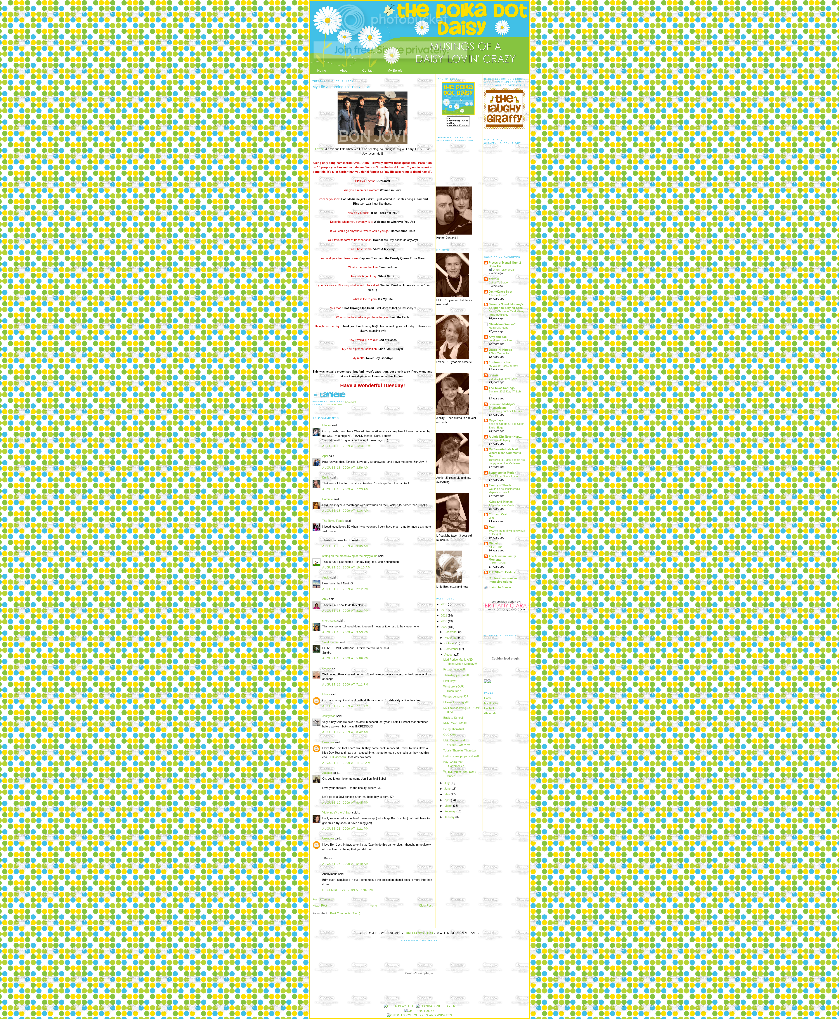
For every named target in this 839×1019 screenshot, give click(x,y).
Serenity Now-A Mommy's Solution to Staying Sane (506, 306)
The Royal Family (333, 520)
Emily (325, 477)
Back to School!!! (454, 717)
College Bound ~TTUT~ (503, 378)
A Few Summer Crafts (501, 505)
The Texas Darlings (502, 388)
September (451, 649)
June (447, 788)
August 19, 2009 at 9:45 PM (345, 802)
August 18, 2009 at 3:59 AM (345, 467)
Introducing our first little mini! (506, 411)
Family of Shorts (500, 485)
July (447, 783)
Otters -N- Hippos (500, 349)
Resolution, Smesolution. (503, 476)
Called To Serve (498, 282)
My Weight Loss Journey (503, 366)
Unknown (328, 742)
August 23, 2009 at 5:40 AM (345, 863)
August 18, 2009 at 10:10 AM (346, 567)
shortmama (329, 620)
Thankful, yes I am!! (456, 675)
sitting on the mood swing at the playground (349, 556)
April (325, 456)
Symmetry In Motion (502, 472)
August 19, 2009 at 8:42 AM (345, 732)
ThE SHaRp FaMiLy (502, 572)
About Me (490, 713)
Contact (367, 70)
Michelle (494, 543)
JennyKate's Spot (500, 291)
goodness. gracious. (501, 340)
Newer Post (319, 905)
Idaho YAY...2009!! (455, 723)
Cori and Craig (498, 514)
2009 (444, 627)
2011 (444, 615)
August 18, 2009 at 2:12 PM (345, 589)
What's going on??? (455, 696)
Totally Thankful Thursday (459, 750)
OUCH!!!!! (449, 734)
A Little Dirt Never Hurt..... (506, 436)
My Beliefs (394, 70)
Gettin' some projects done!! (461, 756)
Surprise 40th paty (499, 440)
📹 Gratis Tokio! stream (502, 269)
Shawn (493, 375)
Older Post (426, 905)
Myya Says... (497, 420)
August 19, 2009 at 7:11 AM (345, 706)
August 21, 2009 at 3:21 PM (345, 828)
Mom (492, 527)
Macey (326, 425)
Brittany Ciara (419, 933)
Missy (326, 694)
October (449, 643)
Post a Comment (323, 899)
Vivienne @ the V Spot (336, 812)
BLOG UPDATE (498, 563)
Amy (325, 599)
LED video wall (337, 757)
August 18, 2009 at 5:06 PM (345, 658)
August (449, 654)
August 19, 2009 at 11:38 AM (346, 763)
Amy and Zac (497, 337)
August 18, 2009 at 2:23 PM (345, 610)
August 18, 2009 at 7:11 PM (345, 684)
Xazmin (320, 149)
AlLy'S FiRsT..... (498, 547)
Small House (330, 642)
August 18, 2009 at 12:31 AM (346, 446)
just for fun (333, 404)
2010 (444, 621)
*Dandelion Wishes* (502, 324)
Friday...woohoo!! (454, 669)
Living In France (500, 587)
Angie (325, 577)
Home (321, 70)
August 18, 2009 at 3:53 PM (345, 632)
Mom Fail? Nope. (499, 327)
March (448, 805)
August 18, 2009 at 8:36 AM (345, 510)
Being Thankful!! (453, 729)
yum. (491, 518)
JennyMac (328, 716)
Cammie (327, 499)
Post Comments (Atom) (345, 913)
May (447, 794)
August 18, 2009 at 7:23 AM (345, 489)
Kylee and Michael (501, 501)
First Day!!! (450, 680)
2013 (444, 604)
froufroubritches (500, 362)
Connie (326, 668)
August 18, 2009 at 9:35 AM (345, 546)
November (451, 637)
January (449, 817)
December (451, 632)
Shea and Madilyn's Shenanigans (502, 405)
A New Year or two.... (501, 353)
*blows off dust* (498, 295)
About (344, 70)
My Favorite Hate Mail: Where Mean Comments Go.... (505, 453)
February (450, 811)
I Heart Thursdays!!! (456, 702)
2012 (444, 609)
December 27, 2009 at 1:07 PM (348, 890)
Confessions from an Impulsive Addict (503, 580)
